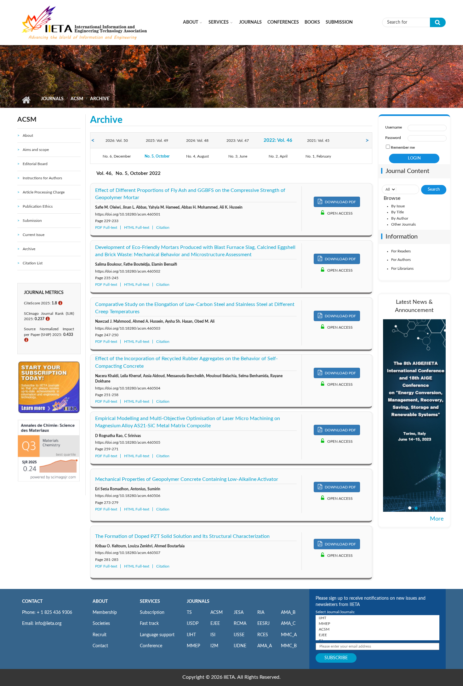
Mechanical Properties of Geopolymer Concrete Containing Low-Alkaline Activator (186, 479)
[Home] (84, 22)
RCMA (240, 623)
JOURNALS (198, 601)
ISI (212, 635)
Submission (339, 22)
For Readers (401, 251)
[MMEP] (377, 623)
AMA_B (288, 612)
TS (189, 612)
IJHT (191, 635)
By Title (397, 212)
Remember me (403, 147)
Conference (151, 646)
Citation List (33, 263)
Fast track (149, 623)
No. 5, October (157, 156)
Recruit (99, 635)
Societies (101, 623)
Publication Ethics (38, 206)
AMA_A (264, 646)
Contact (100, 646)
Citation (162, 227)
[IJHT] (377, 618)
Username (393, 127)
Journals (250, 22)
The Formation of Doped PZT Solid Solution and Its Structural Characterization (182, 536)
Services (219, 22)
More (437, 519)
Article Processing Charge (44, 192)
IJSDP (192, 623)
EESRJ (263, 623)
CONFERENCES (283, 22)
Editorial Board (35, 164)
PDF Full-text (106, 227)
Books (312, 22)
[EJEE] (377, 635)
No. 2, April (278, 156)
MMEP (193, 646)
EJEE (215, 623)
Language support (157, 635)
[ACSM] (377, 629)
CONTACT (32, 601)
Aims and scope (36, 150)
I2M (214, 646)
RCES (262, 635)
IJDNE (240, 646)
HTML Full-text (136, 227)
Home (26, 100)
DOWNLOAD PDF (340, 202)
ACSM (77, 99)
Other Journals (403, 224)
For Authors (401, 260)
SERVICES (150, 601)
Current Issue (33, 235)
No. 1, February (318, 156)
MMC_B (289, 646)
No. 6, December (117, 156)
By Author (399, 218)
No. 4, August (197, 156)
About (190, 22)
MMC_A (289, 635)
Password (393, 138)
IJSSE (239, 635)
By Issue (398, 206)
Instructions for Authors (42, 178)
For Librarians (402, 268)
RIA (260, 612)
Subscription (152, 612)
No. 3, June (237, 156)
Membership (105, 612)
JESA (238, 612)
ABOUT (100, 601)
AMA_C (288, 623)
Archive (29, 249)
